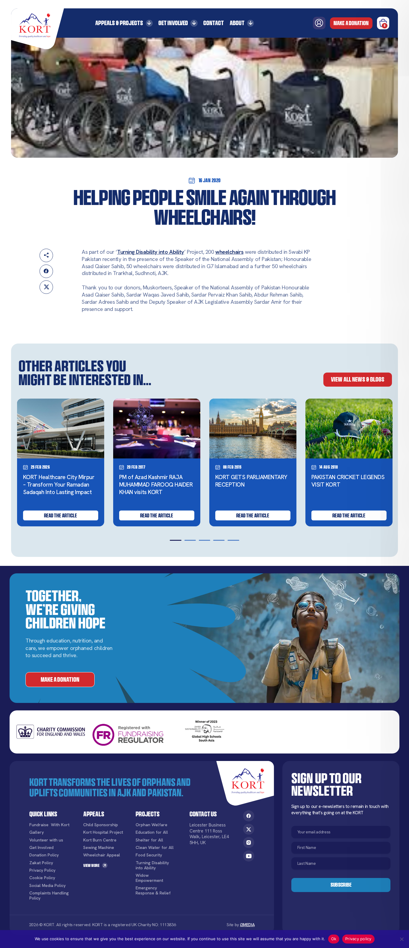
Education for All (152, 832)
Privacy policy (358, 938)
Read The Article (60, 515)
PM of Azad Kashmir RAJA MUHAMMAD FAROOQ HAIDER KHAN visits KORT (156, 484)
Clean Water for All (155, 847)
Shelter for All (149, 840)
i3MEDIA (247, 924)
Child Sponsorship (100, 824)
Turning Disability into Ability (150, 252)
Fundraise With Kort (49, 824)
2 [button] (190, 540)
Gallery (36, 832)
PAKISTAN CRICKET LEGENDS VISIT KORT (348, 480)
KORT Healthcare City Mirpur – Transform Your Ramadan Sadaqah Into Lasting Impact (59, 484)
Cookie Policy (42, 877)
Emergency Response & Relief (153, 890)
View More (91, 865)
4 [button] (219, 540)
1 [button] (175, 540)
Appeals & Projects (119, 22)
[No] (402, 939)
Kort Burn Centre (99, 840)
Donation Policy (44, 855)
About (237, 22)
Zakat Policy (41, 862)
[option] (60, 462)
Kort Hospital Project (103, 832)
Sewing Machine (98, 847)
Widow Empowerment (149, 878)
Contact (213, 22)
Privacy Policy (42, 870)
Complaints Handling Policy (49, 896)
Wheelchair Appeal (101, 855)
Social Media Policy (47, 885)
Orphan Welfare (151, 824)
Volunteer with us (46, 840)
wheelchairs (229, 252)
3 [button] (204, 540)
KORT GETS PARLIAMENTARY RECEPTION (251, 480)
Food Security (149, 855)
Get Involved (173, 22)
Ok (334, 938)
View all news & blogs (357, 379)
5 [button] (233, 540)
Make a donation (351, 23)
